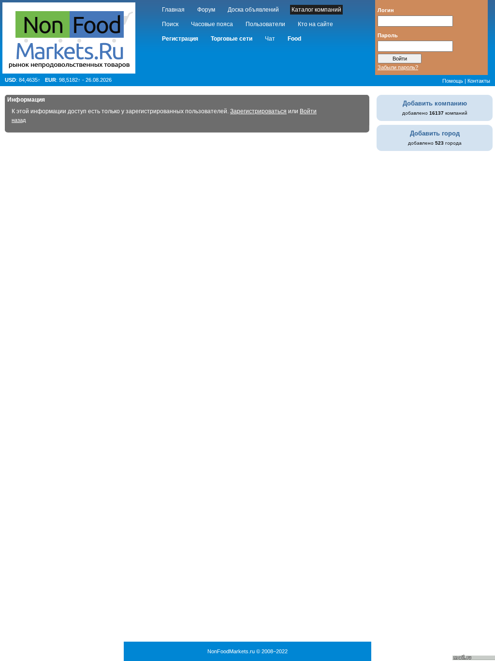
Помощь (452, 81)
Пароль (388, 34)
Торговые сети (231, 38)
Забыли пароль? (398, 67)
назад (19, 120)
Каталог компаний (316, 9)
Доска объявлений (253, 9)
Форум (206, 9)
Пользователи (265, 24)
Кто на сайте (315, 24)
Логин (386, 9)
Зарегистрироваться (258, 111)
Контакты (478, 81)
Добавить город (435, 133)
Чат (270, 38)
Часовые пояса (212, 24)
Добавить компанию (435, 103)
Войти (308, 111)
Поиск (170, 24)
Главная (173, 9)
